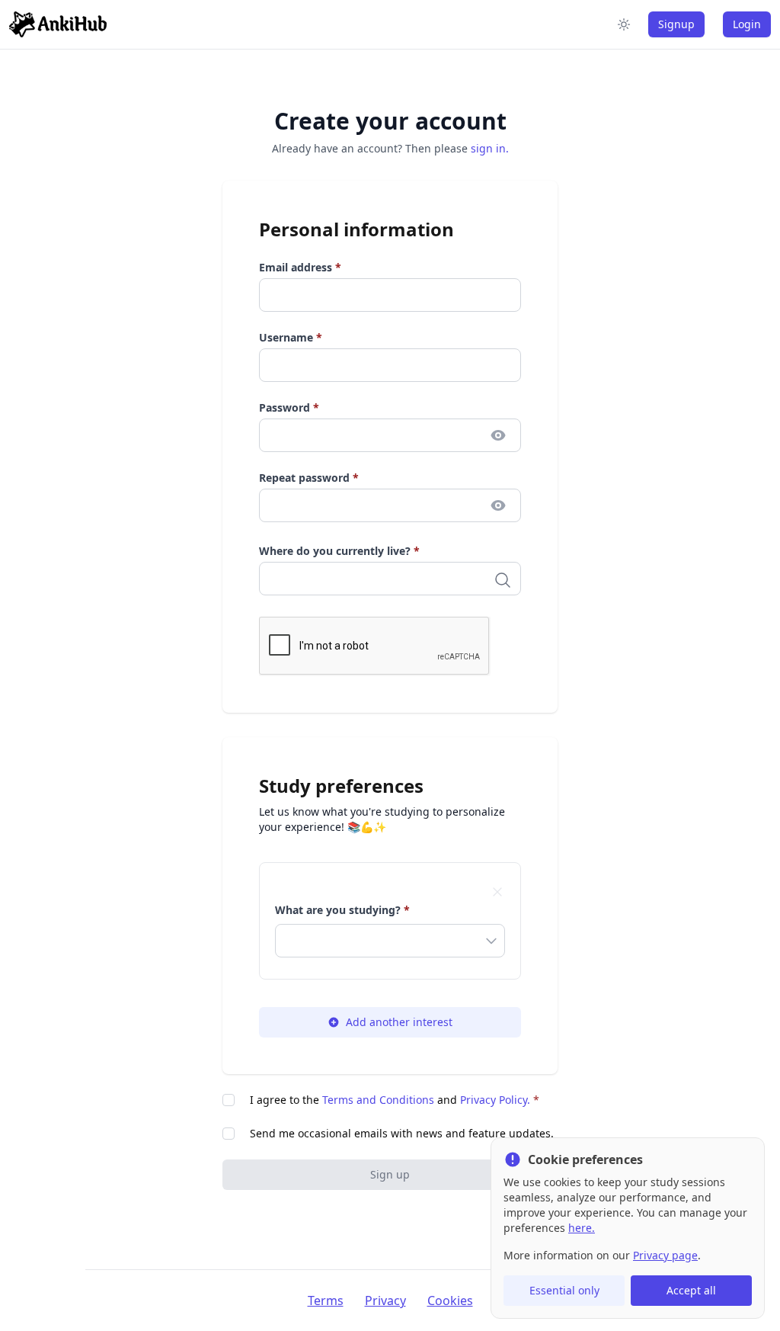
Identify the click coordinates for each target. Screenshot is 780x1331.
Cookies (450, 1300)
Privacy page (665, 1255)
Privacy (385, 1300)
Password (289, 407)
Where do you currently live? (339, 551)
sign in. (490, 148)
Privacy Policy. (495, 1099)
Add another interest (399, 1022)
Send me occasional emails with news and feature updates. (402, 1133)
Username (290, 337)
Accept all (691, 1290)
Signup (676, 24)
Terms (326, 1300)
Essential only (564, 1290)
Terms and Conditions (378, 1099)
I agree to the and (394, 1099)
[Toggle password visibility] (498, 435)
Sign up (390, 1174)
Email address (300, 267)
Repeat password (309, 477)
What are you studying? (342, 910)
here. (581, 1227)
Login (747, 24)
